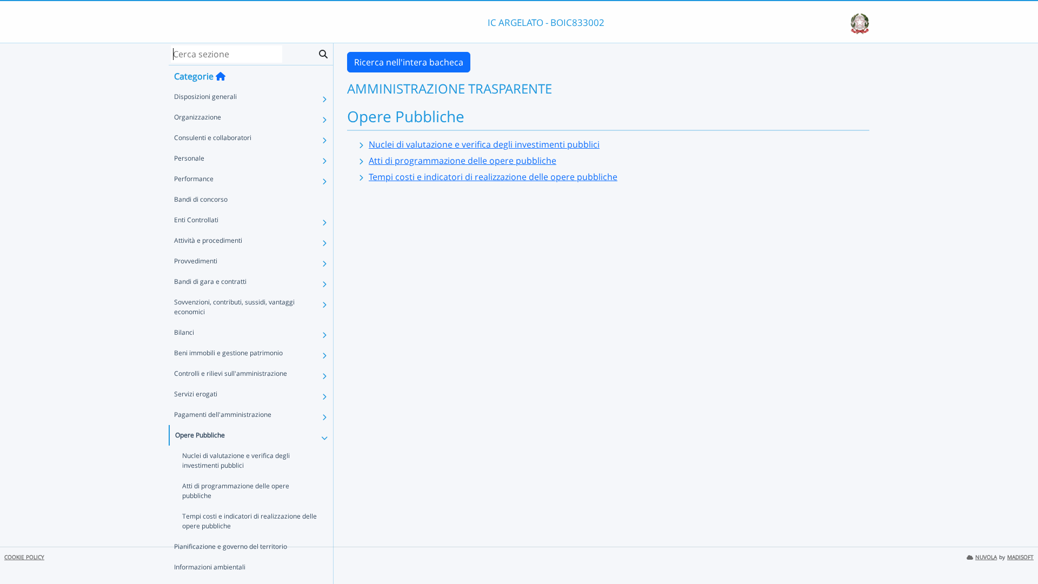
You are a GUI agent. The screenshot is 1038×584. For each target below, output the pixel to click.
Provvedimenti (195, 261)
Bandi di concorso (201, 199)
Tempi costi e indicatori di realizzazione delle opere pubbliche (249, 521)
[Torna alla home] (220, 76)
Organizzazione (197, 117)
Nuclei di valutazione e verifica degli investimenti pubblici (236, 460)
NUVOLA (986, 557)
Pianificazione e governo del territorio (230, 546)
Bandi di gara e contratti (210, 281)
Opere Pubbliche (200, 435)
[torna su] (1015, 551)
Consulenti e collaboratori (212, 137)
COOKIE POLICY (24, 557)
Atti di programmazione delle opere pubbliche (235, 490)
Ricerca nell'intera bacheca (408, 62)
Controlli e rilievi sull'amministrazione (230, 373)
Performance (194, 178)
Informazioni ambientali (209, 567)
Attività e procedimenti (208, 240)
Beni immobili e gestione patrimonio (228, 352)
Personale (189, 158)
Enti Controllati (196, 219)
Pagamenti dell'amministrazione (222, 414)
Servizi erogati (195, 394)
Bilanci (184, 332)
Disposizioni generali (205, 96)
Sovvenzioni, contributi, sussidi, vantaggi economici (234, 306)
